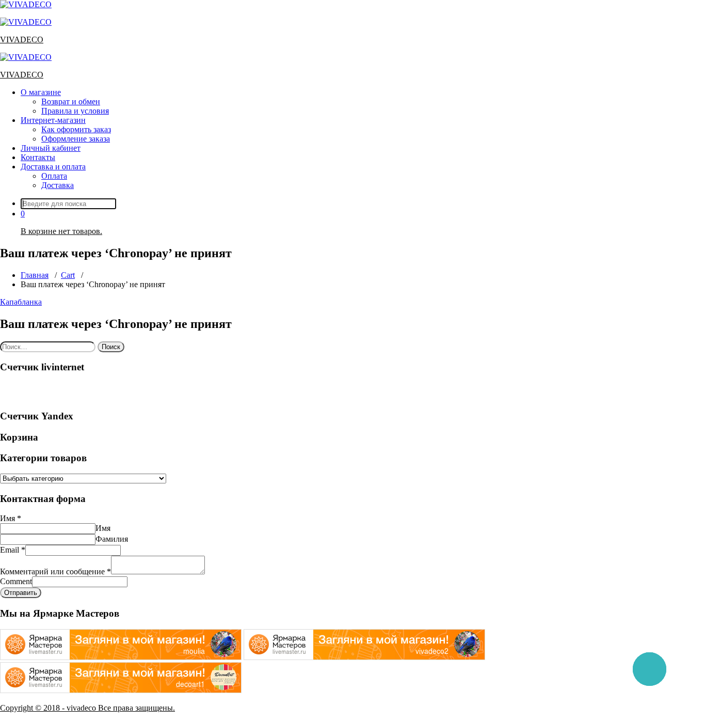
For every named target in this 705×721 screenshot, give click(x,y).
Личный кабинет (51, 148)
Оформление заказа (75, 138)
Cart (68, 275)
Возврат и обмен (70, 101)
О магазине (41, 92)
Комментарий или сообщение (55, 571)
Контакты (38, 157)
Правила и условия (75, 110)
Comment (16, 581)
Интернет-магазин (53, 120)
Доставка (57, 185)
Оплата (54, 175)
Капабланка (21, 301)
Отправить (20, 593)
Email (12, 549)
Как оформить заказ (76, 129)
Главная (35, 275)
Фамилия (111, 539)
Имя (10, 518)
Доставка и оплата (53, 166)
